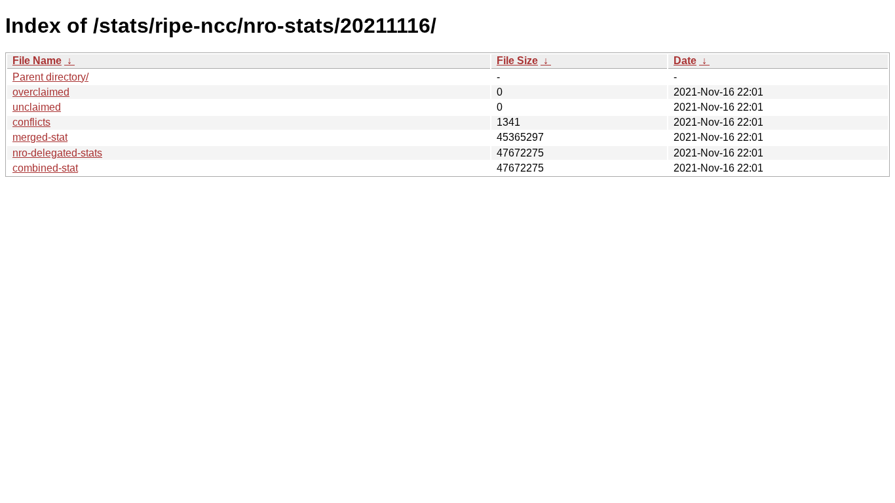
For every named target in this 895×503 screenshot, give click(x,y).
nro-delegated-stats (57, 152)
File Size (517, 60)
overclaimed (40, 92)
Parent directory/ (50, 77)
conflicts (31, 122)
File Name (37, 60)
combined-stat (45, 168)
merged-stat (39, 137)
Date (685, 60)
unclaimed (36, 107)
